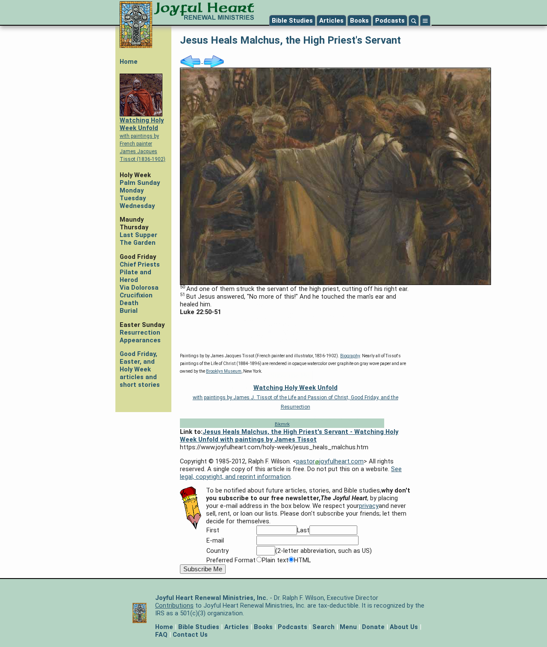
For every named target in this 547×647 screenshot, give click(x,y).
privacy (333, 260)
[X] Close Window (335, 418)
